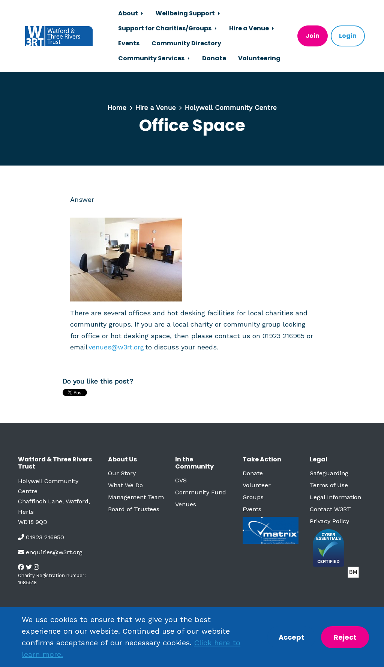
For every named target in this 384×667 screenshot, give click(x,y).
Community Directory (186, 43)
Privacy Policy (329, 521)
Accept (291, 637)
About (128, 13)
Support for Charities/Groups (165, 28)
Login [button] (348, 35)
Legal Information (335, 497)
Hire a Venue (249, 28)
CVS (181, 480)
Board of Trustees (133, 509)
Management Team (136, 497)
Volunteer (257, 485)
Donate (214, 58)
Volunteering (259, 58)
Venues (185, 504)
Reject (345, 637)
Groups (253, 497)
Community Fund (200, 492)
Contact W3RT (330, 509)
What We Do (125, 485)
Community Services (152, 58)
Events (129, 43)
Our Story (122, 473)
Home (117, 107)
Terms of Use (329, 485)
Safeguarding (329, 473)
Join (313, 35)
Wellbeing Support (186, 13)
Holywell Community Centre (231, 107)
